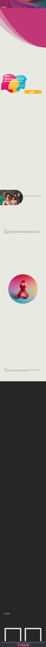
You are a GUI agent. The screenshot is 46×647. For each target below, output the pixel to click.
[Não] (44, 644)
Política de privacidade (25, 645)
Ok (18, 645)
